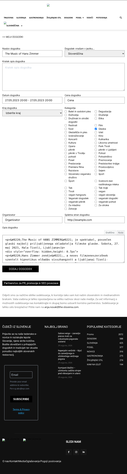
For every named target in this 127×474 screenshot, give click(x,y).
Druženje (103, 114)
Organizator (8, 214)
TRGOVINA (8, 17)
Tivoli (71, 191)
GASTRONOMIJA (36, 17)
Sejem (102, 170)
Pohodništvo (105, 156)
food (70, 128)
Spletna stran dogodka (77, 214)
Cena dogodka (73, 95)
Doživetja (73, 114)
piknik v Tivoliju (76, 153)
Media (21, 461)
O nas (5, 461)
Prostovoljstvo (106, 167)
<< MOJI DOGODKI (12, 36)
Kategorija (70, 108)
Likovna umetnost (108, 142)
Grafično (110, 232)
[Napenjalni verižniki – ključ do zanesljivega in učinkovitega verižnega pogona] (50, 353)
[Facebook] (69, 452)
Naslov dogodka (11, 48)
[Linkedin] (83, 452)
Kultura (72, 142)
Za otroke (104, 205)
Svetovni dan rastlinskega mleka (109, 182)
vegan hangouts (77, 194)
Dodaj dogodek (20, 269)
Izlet (101, 132)
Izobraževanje (76, 135)
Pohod (102, 153)
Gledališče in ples (77, 132)
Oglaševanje (33, 461)
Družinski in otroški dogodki (78, 120)
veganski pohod (107, 201)
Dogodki (68, 17)
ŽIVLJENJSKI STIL (54, 17)
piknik (71, 149)
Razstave (73, 170)
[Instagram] (76, 452)
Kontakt (13, 461)
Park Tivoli (104, 146)
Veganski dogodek (78, 198)
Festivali (72, 125)
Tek (70, 187)
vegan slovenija (107, 194)
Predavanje (74, 163)
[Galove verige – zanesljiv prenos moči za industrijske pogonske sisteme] (50, 336)
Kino (101, 135)
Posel (71, 160)
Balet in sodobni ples (79, 111)
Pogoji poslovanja (50, 461)
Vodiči (90, 17)
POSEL (79, 17)
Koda (120, 232)
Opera (71, 146)
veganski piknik (76, 201)
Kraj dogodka (9, 108)
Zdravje (72, 208)
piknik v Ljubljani (107, 149)
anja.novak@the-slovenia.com (61, 307)
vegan (102, 191)
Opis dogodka (10, 227)
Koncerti (72, 139)
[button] (121, 17)
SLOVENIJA (21, 17)
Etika (101, 118)
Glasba (102, 128)
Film (101, 125)
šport (101, 173)
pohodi (72, 156)
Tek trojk (103, 187)
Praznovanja (105, 160)
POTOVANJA (101, 17)
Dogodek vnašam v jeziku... (80, 48)
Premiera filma (76, 167)
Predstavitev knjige (109, 163)
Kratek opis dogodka (13, 61)
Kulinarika (104, 139)
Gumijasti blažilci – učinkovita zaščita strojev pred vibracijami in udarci (69, 371)
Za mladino (74, 205)
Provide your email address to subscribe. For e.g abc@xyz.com (19, 385)
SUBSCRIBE (21, 399)
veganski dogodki (108, 198)
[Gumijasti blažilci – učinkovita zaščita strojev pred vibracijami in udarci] (50, 370)
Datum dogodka (11, 95)
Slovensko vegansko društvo (79, 175)
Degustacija (105, 111)
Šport (71, 180)
